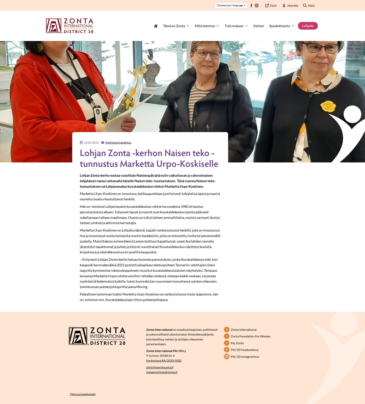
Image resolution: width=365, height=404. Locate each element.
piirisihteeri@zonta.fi (159, 367)
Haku (311, 5)
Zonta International (244, 329)
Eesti (273, 5)
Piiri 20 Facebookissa (244, 349)
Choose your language (231, 5)
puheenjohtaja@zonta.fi (161, 372)
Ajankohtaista (279, 26)
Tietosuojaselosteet (83, 394)
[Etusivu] (156, 26)
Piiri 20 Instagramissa (245, 356)
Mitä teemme (205, 26)
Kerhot (258, 26)
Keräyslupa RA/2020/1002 (164, 360)
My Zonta (237, 343)
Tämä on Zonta (174, 26)
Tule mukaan (234, 26)
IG (256, 5)
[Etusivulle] (69, 25)
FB (251, 5)
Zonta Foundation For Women (251, 336)
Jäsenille (292, 5)
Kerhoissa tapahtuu (118, 142)
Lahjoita (308, 25)
